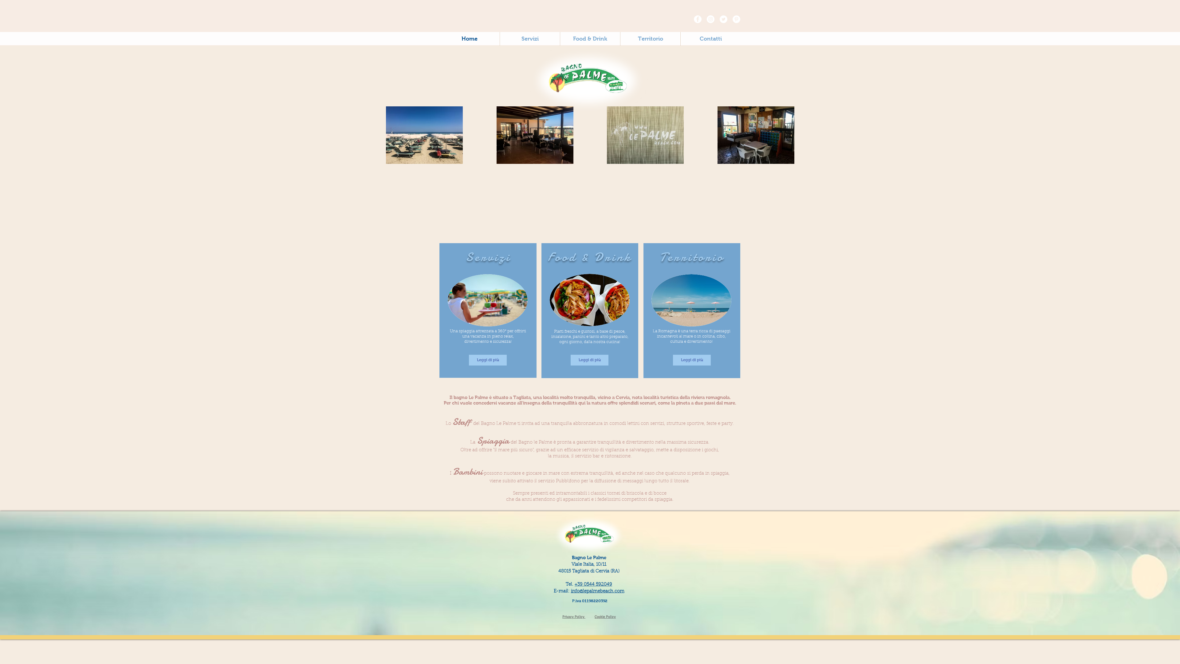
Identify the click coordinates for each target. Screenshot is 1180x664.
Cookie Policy (605, 617)
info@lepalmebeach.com (597, 591)
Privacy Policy (573, 617)
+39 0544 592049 (593, 584)
